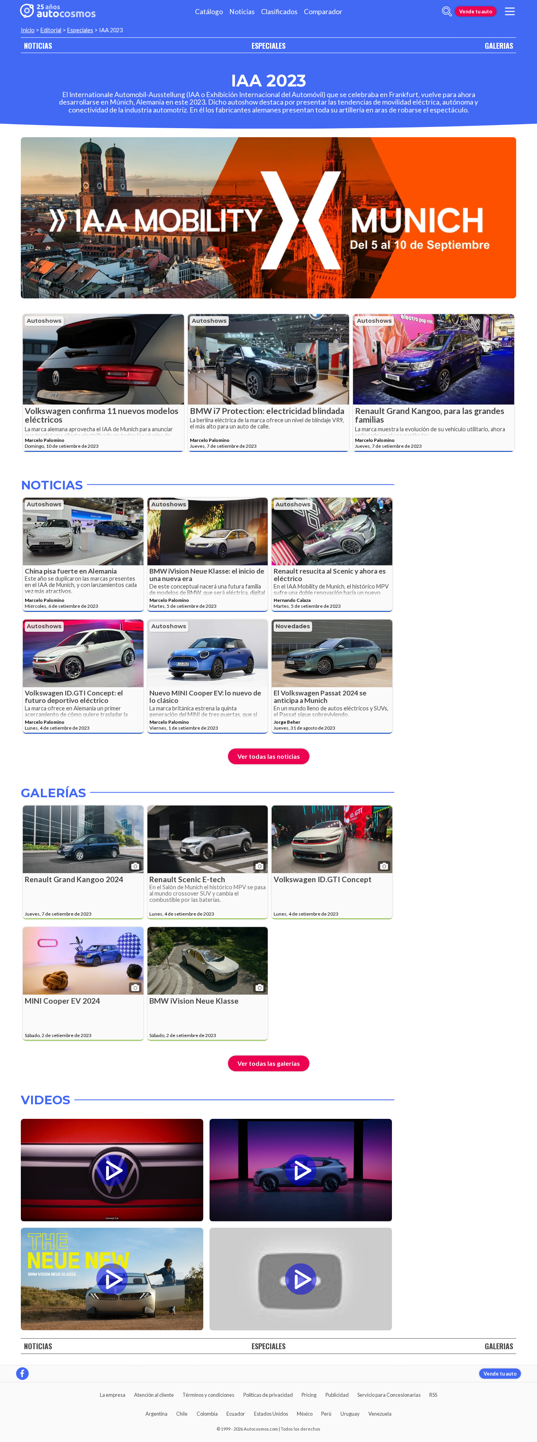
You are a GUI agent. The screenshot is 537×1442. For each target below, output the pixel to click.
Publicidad (337, 1395)
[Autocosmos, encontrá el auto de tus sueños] (58, 11)
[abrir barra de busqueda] (447, 11)
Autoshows (44, 320)
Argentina (156, 1414)
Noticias (242, 11)
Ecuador (235, 1414)
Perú (326, 1414)
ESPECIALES (268, 45)
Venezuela (380, 1414)
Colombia (207, 1414)
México (305, 1414)
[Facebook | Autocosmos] (22, 1373)
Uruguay (350, 1414)
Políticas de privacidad (268, 1395)
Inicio (28, 30)
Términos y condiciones (208, 1395)
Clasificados (279, 11)
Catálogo (209, 11)
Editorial (50, 30)
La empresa (112, 1395)
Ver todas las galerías (268, 1063)
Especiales (80, 30)
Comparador (323, 11)
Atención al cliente (154, 1395)
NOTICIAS (38, 45)
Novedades (293, 626)
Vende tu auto (475, 11)
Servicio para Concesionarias (389, 1395)
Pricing (309, 1395)
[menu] (510, 11)
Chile (182, 1414)
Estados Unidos (271, 1414)
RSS (433, 1395)
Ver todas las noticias (268, 756)
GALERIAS (499, 45)
